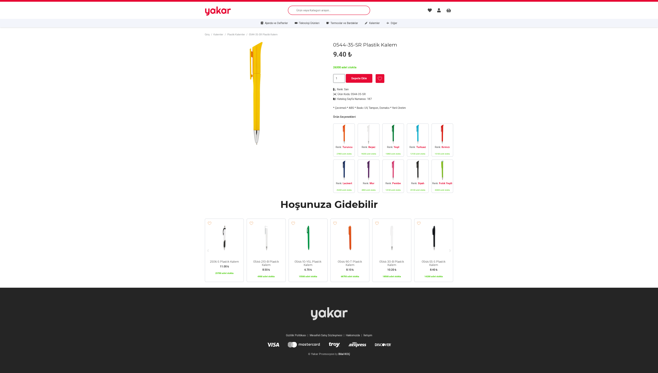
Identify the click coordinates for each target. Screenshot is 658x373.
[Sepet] (448, 10)
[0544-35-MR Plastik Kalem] (368, 176)
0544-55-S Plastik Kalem (434, 263)
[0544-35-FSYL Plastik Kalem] (442, 176)
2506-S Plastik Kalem (224, 261)
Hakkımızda (353, 335)
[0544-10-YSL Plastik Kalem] (308, 228)
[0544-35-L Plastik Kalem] (344, 176)
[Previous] (208, 250)
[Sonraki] (450, 250)
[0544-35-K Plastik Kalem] (442, 140)
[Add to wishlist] (380, 78)
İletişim (367, 335)
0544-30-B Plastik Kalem (391, 263)
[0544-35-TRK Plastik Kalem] (418, 140)
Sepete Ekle (359, 78)
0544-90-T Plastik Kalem (350, 263)
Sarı (346, 89)
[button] (319, 47)
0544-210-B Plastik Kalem (266, 263)
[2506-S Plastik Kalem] (224, 228)
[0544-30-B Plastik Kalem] (391, 228)
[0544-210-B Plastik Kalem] (266, 228)
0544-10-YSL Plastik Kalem (308, 263)
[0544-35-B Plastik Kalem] (368, 140)
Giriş (207, 34)
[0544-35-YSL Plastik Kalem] (393, 140)
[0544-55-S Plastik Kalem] (433, 228)
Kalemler (218, 34)
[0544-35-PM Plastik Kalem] (393, 176)
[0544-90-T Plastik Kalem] (350, 228)
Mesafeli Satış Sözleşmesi (326, 335)
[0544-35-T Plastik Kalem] (344, 140)
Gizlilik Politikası (296, 335)
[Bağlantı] (431, 10)
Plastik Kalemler (236, 34)
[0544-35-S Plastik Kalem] (418, 176)
